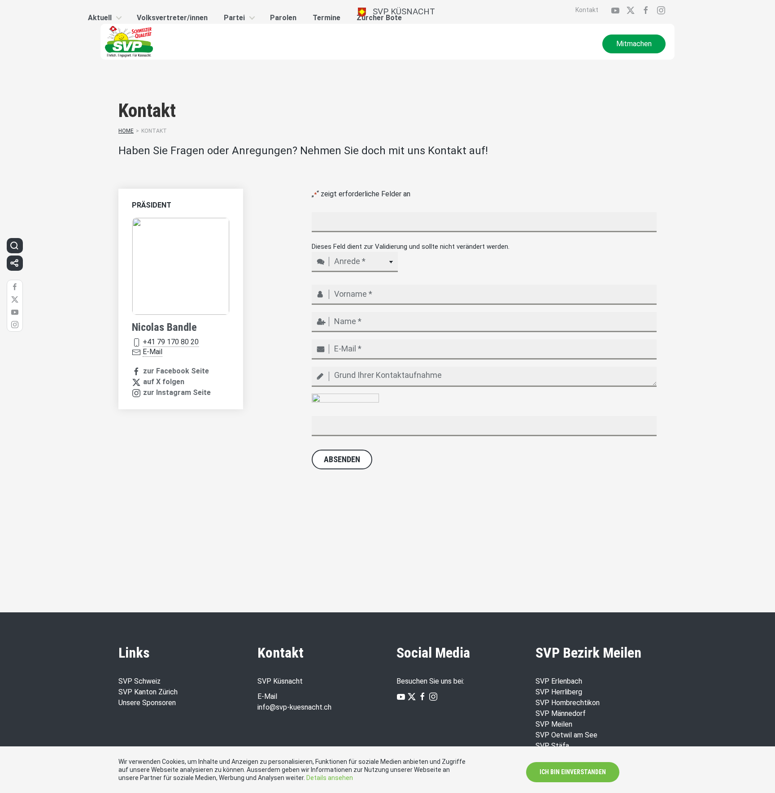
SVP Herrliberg (559, 692)
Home (126, 131)
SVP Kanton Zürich (148, 692)
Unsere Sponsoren (147, 702)
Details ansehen (329, 777)
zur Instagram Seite (177, 392)
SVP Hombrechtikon (568, 702)
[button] (14, 245)
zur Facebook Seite (176, 371)
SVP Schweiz (139, 681)
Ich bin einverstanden (573, 772)
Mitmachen (634, 43)
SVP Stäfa (552, 745)
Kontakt (586, 9)
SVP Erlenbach (559, 681)
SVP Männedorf (561, 713)
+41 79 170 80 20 (171, 342)
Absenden (342, 459)
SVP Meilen (554, 724)
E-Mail (152, 351)
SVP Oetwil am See (566, 735)
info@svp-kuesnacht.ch (294, 707)
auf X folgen (163, 381)
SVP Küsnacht (400, 11)
